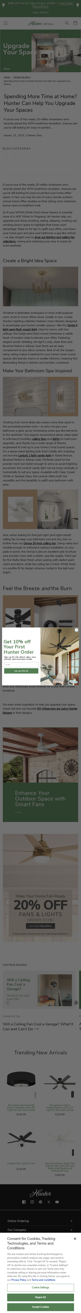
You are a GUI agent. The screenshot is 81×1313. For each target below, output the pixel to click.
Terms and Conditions (43, 1280)
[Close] (75, 1239)
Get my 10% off (21, 671)
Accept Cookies (40, 1307)
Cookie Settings (40, 1287)
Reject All (40, 1297)
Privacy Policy (18, 1280)
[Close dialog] (76, 630)
